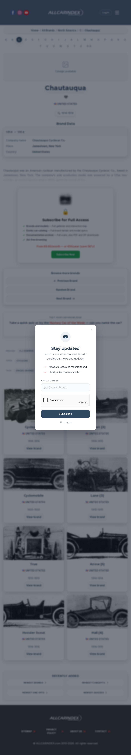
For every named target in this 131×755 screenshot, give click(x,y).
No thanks (65, 422)
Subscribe (65, 413)
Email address (49, 380)
